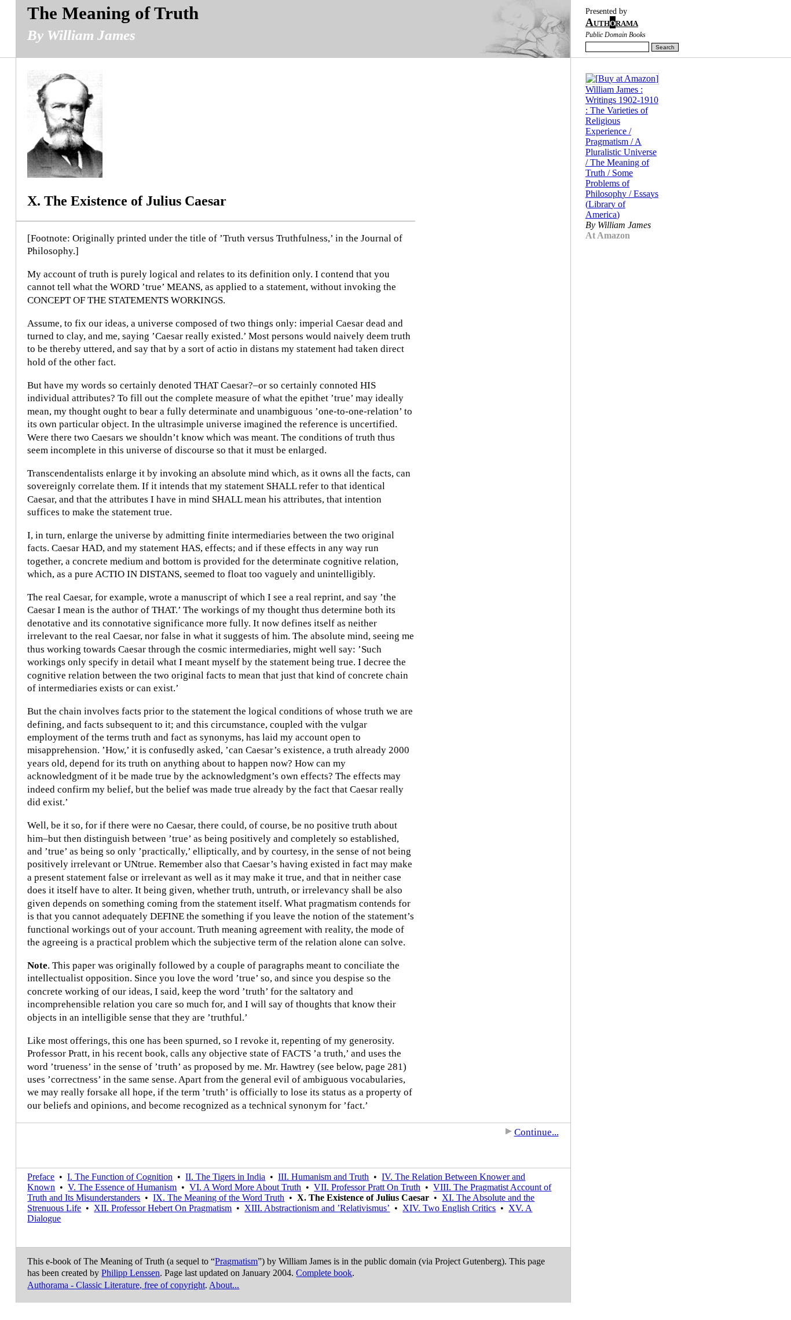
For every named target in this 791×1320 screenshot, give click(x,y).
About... (224, 1285)
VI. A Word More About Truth (245, 1187)
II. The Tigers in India (225, 1177)
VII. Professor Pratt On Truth (367, 1187)
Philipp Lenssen (130, 1273)
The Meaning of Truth (113, 13)
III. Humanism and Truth (323, 1177)
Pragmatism (236, 1261)
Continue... (536, 1132)
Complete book (324, 1273)
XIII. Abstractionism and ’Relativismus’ (317, 1208)
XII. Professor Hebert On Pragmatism (163, 1208)
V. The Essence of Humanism (122, 1187)
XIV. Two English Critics (449, 1208)
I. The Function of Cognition (120, 1177)
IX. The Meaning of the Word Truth (218, 1197)
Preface (40, 1177)
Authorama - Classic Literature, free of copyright (116, 1285)
